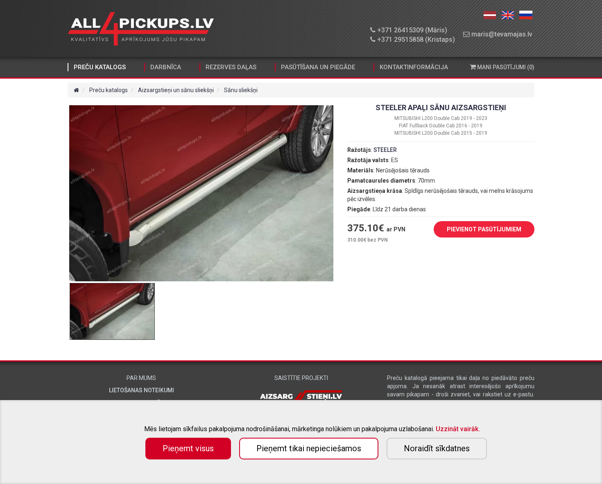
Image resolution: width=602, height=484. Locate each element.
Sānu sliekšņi (241, 90)
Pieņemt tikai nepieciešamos (308, 448)
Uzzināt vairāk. (458, 429)
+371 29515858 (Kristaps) (415, 39)
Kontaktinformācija (414, 67)
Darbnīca (165, 67)
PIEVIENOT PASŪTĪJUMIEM (484, 229)
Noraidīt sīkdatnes (437, 448)
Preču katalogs (100, 67)
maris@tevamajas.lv (501, 34)
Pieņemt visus (188, 448)
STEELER (385, 150)
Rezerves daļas (231, 67)
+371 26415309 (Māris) (411, 30)
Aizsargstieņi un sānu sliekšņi (176, 90)
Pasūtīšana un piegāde (318, 67)
